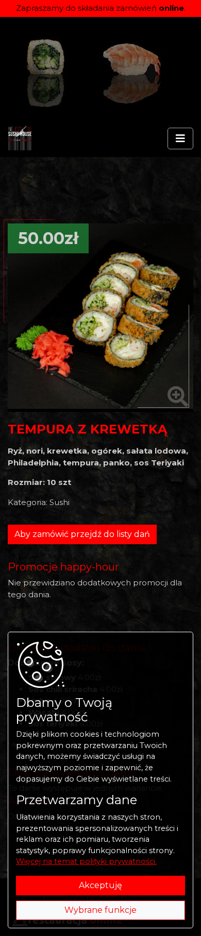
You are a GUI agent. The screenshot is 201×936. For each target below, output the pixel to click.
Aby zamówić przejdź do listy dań (82, 534)
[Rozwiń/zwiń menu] (180, 138)
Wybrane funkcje (100, 910)
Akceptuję (100, 885)
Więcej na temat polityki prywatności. (86, 861)
